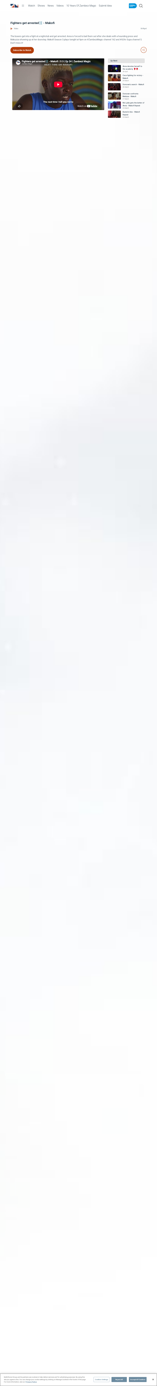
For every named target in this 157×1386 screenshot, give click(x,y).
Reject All (119, 1379)
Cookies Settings (101, 1379)
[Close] (153, 1379)
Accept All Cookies (137, 1379)
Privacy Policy (31, 1382)
